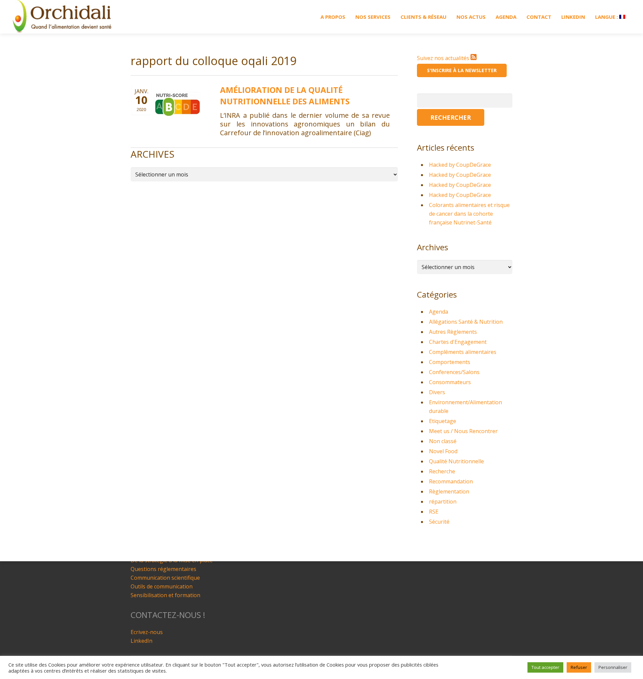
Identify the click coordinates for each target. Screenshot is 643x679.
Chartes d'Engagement (458, 342)
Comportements (449, 362)
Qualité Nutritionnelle (456, 461)
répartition (442, 501)
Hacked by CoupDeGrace (460, 164)
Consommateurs (450, 382)
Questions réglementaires (163, 569)
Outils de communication (162, 586)
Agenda (438, 311)
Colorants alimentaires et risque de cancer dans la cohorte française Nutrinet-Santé (469, 213)
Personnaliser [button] (612, 667)
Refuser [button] (579, 667)
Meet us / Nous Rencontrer (463, 431)
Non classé (442, 441)
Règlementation (449, 491)
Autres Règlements (453, 331)
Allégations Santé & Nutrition (466, 321)
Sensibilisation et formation (165, 595)
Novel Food (443, 451)
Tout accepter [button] (545, 667)
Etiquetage (442, 421)
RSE (433, 511)
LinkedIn (141, 640)
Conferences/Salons (454, 372)
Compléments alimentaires (462, 352)
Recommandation (451, 481)
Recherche (442, 471)
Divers (437, 392)
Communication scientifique (165, 577)
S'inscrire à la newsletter (462, 70)
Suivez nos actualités (444, 58)
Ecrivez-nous (147, 632)
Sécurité (439, 521)
